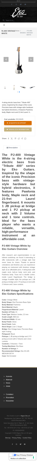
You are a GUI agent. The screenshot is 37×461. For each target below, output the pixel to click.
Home (17, 31)
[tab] (12, 148)
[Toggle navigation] (4, 25)
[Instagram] (16, 4)
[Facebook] (11, 4)
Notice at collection (18, 458)
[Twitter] (20, 4)
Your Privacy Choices (24, 455)
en (18, 1)
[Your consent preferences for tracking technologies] (33, 457)
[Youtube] (25, 4)
